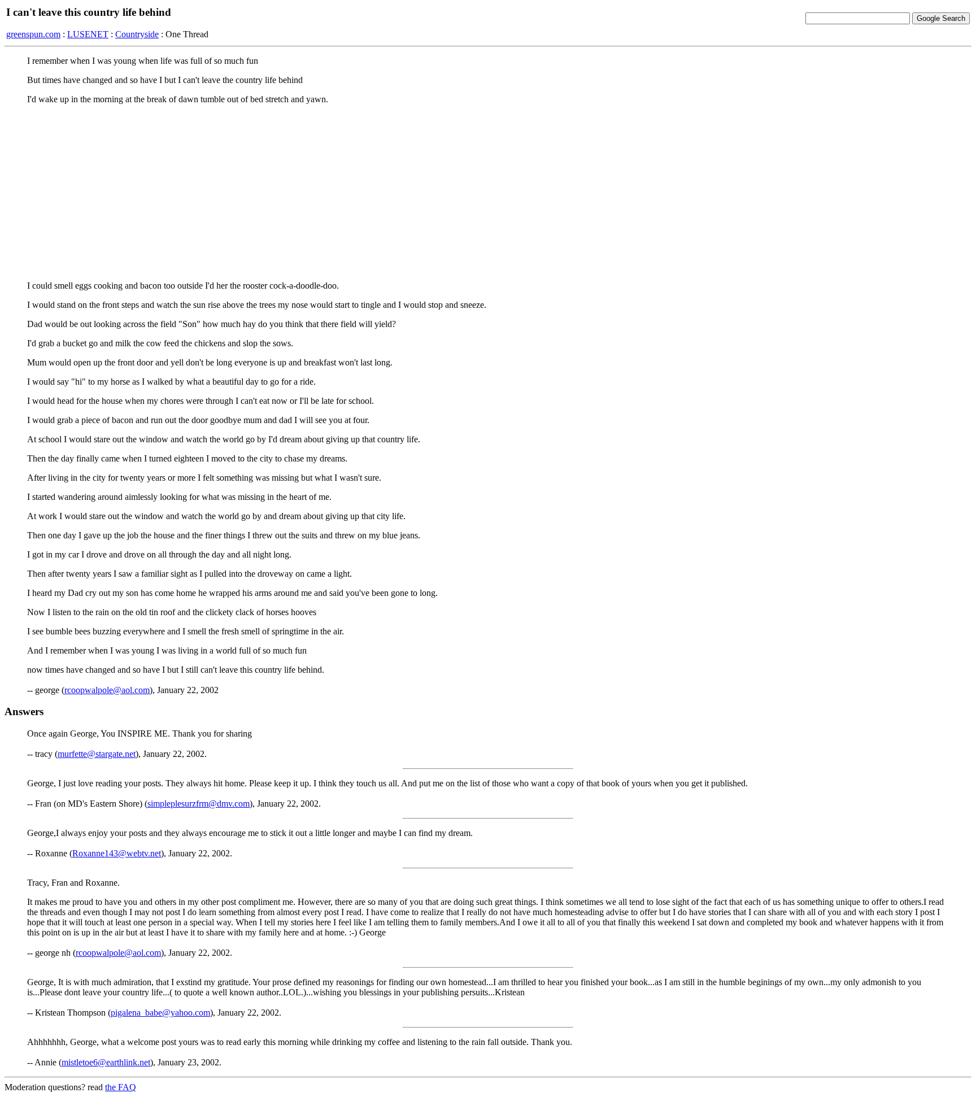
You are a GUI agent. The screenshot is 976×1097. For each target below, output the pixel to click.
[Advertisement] (488, 193)
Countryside (137, 34)
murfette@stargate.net (97, 754)
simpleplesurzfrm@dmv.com (198, 803)
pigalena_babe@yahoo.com (160, 1012)
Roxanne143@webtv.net (116, 853)
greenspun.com (33, 34)
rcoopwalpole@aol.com (107, 690)
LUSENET (87, 34)
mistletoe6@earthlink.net (106, 1062)
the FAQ (120, 1087)
